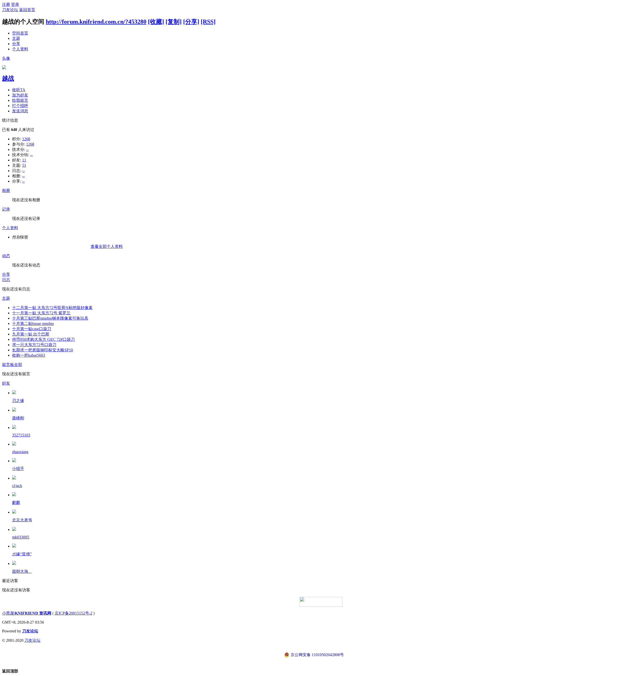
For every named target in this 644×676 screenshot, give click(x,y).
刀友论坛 (10, 10)
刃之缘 (18, 400)
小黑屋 (8, 613)
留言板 (8, 364)
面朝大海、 (22, 571)
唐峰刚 (18, 418)
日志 (6, 280)
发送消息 (20, 111)
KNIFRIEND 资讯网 (33, 613)
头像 (6, 58)
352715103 (21, 435)
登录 (15, 4)
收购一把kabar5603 (28, 355)
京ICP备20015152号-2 (73, 613)
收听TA (18, 90)
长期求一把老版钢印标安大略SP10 (42, 350)
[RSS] (208, 21)
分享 (16, 44)
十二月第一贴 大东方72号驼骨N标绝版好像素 (52, 308)
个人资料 (20, 49)
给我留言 (20, 100)
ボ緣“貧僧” (22, 554)
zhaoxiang (20, 452)
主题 (16, 38)
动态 (6, 256)
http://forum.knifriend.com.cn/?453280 (96, 21)
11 (24, 160)
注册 (6, 4)
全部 (18, 364)
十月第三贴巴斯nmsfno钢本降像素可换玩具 (50, 318)
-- (27, 149)
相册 (6, 190)
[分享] (191, 21)
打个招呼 (20, 106)
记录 (6, 209)
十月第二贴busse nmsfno (33, 323)
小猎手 (18, 468)
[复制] (174, 21)
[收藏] (156, 21)
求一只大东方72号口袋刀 (34, 345)
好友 (6, 383)
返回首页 (27, 10)
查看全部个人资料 (107, 246)
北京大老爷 (22, 520)
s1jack (17, 486)
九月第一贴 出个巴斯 (30, 334)
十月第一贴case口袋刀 (31, 329)
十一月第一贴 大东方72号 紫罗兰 (41, 313)
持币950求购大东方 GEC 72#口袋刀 (43, 339)
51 (24, 165)
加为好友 (20, 95)
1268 (26, 139)
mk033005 (20, 537)
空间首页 (20, 33)
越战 (8, 78)
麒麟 (16, 502)
